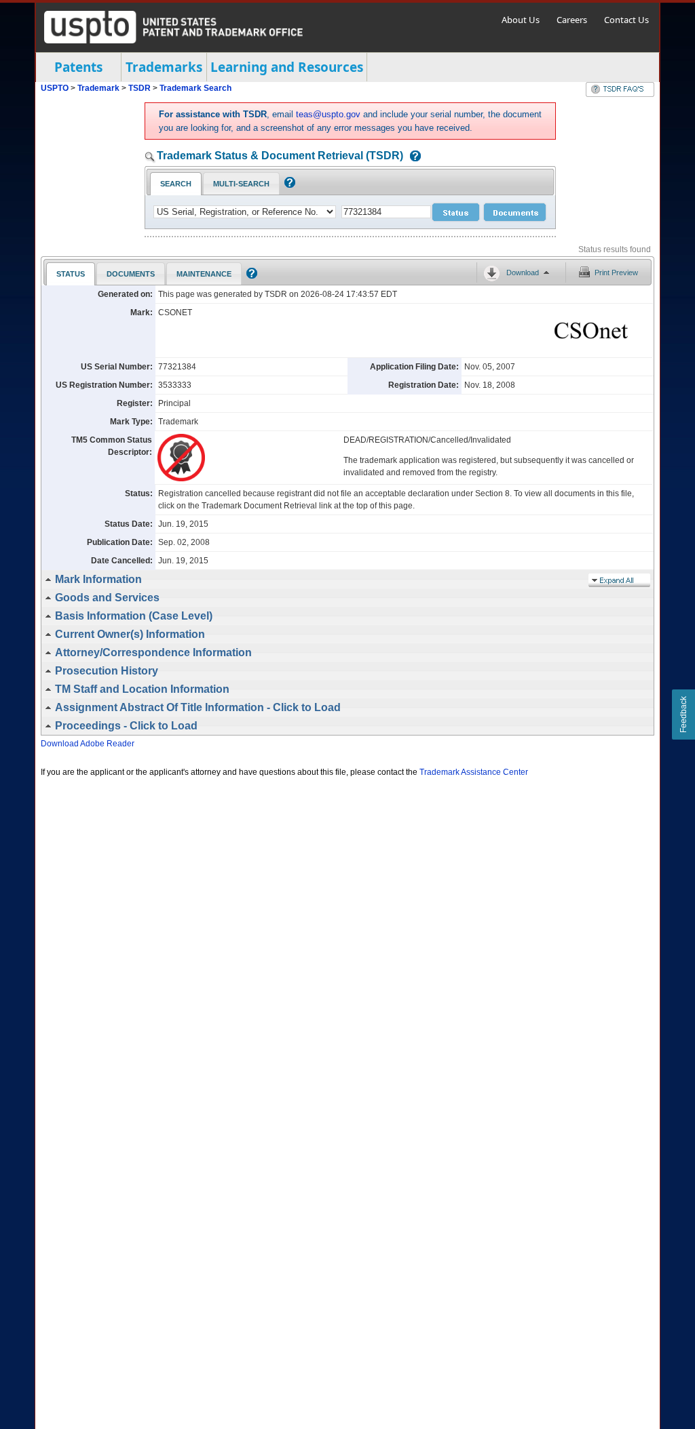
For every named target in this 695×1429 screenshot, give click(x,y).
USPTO (55, 88)
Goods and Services (107, 597)
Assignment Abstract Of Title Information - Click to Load (198, 707)
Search (175, 184)
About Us (521, 20)
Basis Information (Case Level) (133, 616)
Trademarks (164, 67)
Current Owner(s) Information (130, 634)
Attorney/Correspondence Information (153, 652)
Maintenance (203, 274)
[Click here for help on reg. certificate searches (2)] (288, 185)
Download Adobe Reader (87, 743)
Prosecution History (106, 671)
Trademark (98, 88)
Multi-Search (241, 184)
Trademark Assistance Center (473, 772)
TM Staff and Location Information (142, 689)
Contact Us (626, 20)
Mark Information (98, 579)
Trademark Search (195, 88)
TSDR (140, 88)
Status (70, 274)
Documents (131, 274)
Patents (78, 67)
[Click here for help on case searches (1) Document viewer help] (412, 157)
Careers (572, 20)
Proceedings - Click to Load (126, 725)
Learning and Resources (286, 67)
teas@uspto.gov (328, 114)
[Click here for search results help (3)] (250, 276)
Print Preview (616, 272)
